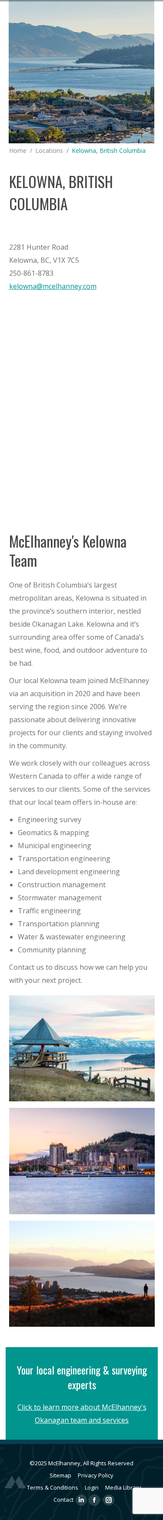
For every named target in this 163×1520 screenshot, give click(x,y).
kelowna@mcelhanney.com (52, 286)
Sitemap (60, 1475)
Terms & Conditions (52, 1487)
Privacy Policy (95, 1475)
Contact (63, 1499)
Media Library (123, 1487)
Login (92, 1487)
